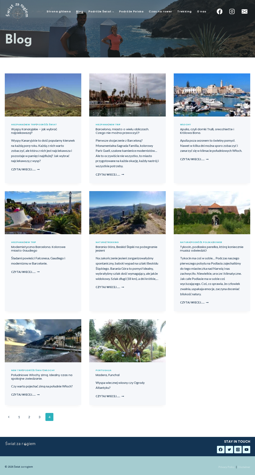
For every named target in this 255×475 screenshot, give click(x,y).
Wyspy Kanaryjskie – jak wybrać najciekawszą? (34, 131)
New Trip (30, 124)
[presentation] (43, 95)
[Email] (244, 11)
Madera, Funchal (108, 375)
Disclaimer (244, 467)
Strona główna (59, 11)
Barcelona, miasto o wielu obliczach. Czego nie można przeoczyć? (122, 131)
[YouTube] (246, 449)
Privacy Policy (227, 467)
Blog (79, 11)
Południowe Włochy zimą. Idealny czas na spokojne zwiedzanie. (41, 377)
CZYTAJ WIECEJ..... (25, 169)
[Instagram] (232, 11)
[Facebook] (219, 11)
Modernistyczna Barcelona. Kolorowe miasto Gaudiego (38, 249)
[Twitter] (229, 449)
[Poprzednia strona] (9, 417)
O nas (201, 11)
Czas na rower (160, 11)
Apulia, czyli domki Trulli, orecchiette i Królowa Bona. (207, 131)
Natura (101, 242)
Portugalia (104, 370)
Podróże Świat (47, 124)
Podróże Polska (131, 11)
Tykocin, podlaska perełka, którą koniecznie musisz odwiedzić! (211, 249)
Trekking (184, 11)
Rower (217, 242)
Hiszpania (17, 124)
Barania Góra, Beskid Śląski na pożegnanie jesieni (126, 249)
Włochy (185, 124)
